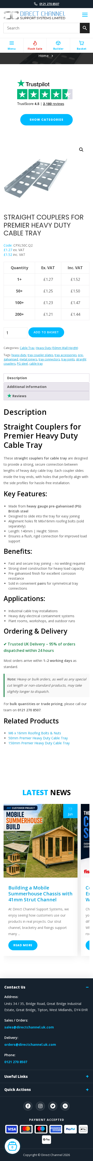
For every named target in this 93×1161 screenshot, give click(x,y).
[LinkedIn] (65, 1106)
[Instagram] (40, 1106)
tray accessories (66, 355)
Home (43, 55)
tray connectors (49, 359)
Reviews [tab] (18, 396)
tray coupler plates (40, 355)
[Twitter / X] (52, 1106)
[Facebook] (27, 1106)
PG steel (22, 364)
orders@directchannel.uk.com (30, 1044)
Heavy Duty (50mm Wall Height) (57, 348)
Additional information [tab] (26, 386)
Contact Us (14, 987)
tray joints (68, 359)
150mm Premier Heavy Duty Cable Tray (39, 743)
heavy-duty (18, 355)
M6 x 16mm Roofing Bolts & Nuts (34, 733)
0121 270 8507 (49, 4)
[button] (81, 149)
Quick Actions (17, 1089)
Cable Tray (27, 348)
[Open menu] (85, 15)
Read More (22, 945)
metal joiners (28, 359)
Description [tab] (17, 378)
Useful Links (16, 1076)
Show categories (46, 120)
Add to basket (46, 332)
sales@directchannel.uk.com (29, 1027)
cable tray (36, 364)
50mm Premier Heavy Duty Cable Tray (38, 738)
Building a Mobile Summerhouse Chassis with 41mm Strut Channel (40, 893)
